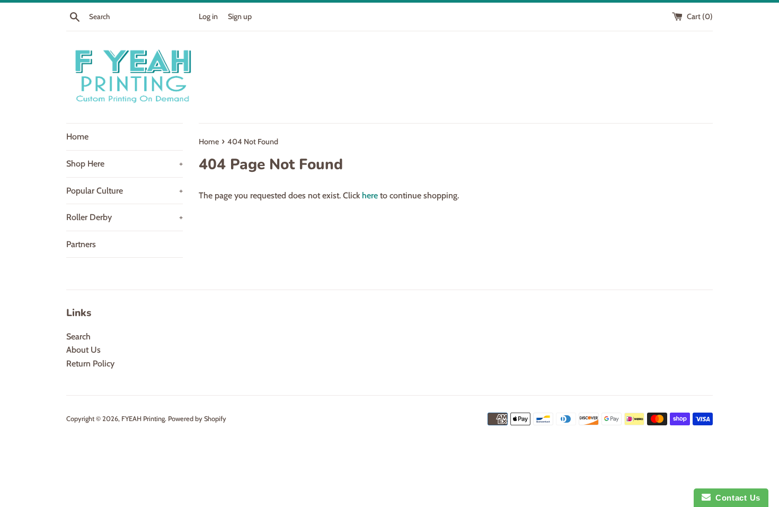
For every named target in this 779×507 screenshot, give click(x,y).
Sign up (240, 16)
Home (77, 137)
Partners (81, 244)
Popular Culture (124, 191)
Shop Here (124, 164)
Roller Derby (124, 217)
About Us (83, 350)
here (370, 195)
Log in (208, 16)
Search (78, 336)
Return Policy (90, 364)
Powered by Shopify (197, 419)
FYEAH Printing (143, 419)
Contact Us (735, 497)
